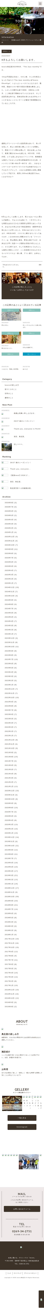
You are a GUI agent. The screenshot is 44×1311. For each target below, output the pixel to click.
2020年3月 (9, 824)
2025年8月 (9, 553)
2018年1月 (9, 934)
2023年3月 (9, 676)
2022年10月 (10, 697)
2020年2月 (9, 829)
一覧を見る (22, 1118)
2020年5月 (9, 816)
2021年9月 (9, 752)
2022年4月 (9, 723)
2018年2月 (9, 930)
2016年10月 (10, 998)
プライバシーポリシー (30, 1273)
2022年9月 (9, 702)
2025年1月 (9, 583)
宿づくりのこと (11, 389)
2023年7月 (9, 659)
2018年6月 (9, 913)
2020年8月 (9, 807)
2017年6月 (9, 964)
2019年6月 (9, 862)
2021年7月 (9, 761)
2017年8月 (9, 956)
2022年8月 (9, 706)
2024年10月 (10, 596)
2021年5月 (9, 769)
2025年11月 (10, 541)
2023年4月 (9, 672)
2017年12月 (10, 939)
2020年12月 (10, 791)
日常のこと (9, 393)
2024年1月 (9, 634)
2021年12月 (10, 740)
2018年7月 (9, 909)
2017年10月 (10, 947)
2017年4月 (9, 973)
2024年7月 (9, 608)
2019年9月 (9, 850)
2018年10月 (10, 896)
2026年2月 (9, 528)
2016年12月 (10, 990)
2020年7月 (9, 812)
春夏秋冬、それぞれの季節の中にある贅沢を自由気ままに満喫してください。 (21, 1037)
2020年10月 (10, 799)
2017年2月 (9, 981)
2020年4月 (9, 820)
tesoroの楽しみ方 (12, 385)
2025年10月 (10, 545)
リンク (9, 1273)
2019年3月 (9, 875)
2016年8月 (9, 1006)
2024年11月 (10, 591)
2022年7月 (9, 710)
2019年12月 (10, 837)
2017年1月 (9, 985)
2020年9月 (9, 803)
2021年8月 (9, 757)
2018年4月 (9, 922)
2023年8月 (9, 655)
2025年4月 (9, 570)
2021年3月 (9, 778)
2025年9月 (9, 549)
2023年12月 (10, 638)
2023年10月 (10, 646)
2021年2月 (9, 782)
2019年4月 (9, 871)
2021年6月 (9, 765)
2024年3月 (9, 625)
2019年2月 (9, 879)
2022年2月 (9, 731)
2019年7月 (9, 858)
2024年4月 (9, 621)
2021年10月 (10, 748)
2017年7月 (9, 960)
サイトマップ (17, 1273)
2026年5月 (9, 515)
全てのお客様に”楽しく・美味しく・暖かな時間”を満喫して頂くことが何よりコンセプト (22, 1072)
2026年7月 (9, 507)
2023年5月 (9, 668)
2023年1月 (9, 685)
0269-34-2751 (22, 1231)
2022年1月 (9, 735)
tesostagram (22, 1127)
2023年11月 (10, 642)
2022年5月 (9, 719)
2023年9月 (9, 651)
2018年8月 (9, 905)
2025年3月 (9, 574)
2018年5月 (9, 917)
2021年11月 (10, 744)
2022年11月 (10, 693)
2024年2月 (9, 630)
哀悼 (40, 265)
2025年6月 (9, 562)
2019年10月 (10, 846)
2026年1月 (9, 532)
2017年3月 (9, 977)
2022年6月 (9, 714)
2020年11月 (10, 795)
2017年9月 (9, 951)
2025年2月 (9, 579)
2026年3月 (9, 524)
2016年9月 (9, 1002)
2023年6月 (9, 663)
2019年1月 (9, 884)
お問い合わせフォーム (22, 1209)
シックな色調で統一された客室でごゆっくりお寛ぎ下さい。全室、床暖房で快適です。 (21, 1054)
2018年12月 (10, 888)
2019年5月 (9, 867)
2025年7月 (9, 558)
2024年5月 (9, 617)
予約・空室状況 (41, 1297)
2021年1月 (9, 786)
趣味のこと (9, 398)
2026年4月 (9, 519)
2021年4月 (9, 774)
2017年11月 (10, 943)
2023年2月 (9, 680)
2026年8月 (9, 502)
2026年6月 (9, 511)
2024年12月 (10, 587)
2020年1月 (9, 833)
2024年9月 (9, 600)
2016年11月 (10, 994)
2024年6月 (9, 613)
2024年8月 (9, 604)
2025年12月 (10, 536)
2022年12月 (10, 689)
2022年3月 (9, 727)
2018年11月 (10, 892)
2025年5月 (9, 566)
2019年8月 (9, 854)
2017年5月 (9, 968)
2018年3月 (9, 926)
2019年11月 (10, 841)
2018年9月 (9, 901)
